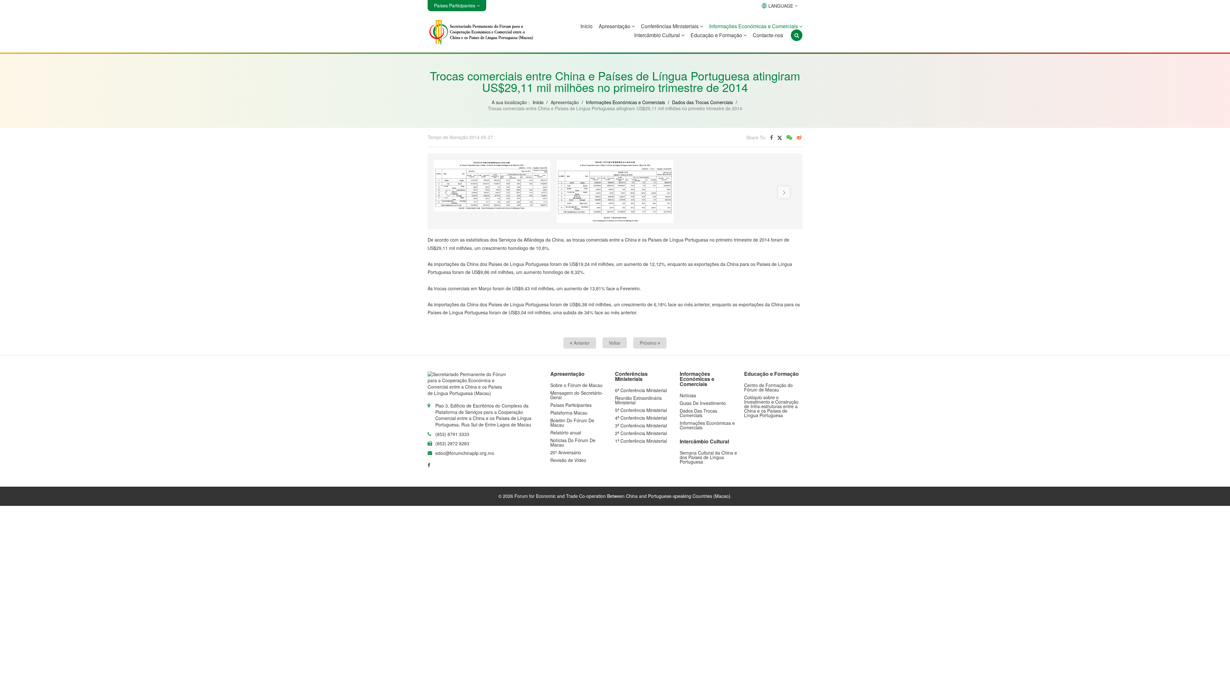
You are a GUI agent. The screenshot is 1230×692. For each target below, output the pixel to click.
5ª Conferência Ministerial (641, 410)
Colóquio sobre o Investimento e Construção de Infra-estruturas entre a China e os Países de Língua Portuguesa (771, 406)
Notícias (688, 395)
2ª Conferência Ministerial (641, 433)
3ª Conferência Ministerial (641, 425)
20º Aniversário (565, 452)
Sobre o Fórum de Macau (576, 385)
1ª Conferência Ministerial (641, 441)
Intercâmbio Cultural (657, 35)
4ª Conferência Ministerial (641, 418)
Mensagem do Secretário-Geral (576, 395)
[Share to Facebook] (771, 137)
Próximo (649, 343)
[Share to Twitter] (780, 137)
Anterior (581, 343)
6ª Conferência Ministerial (641, 390)
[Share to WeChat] (789, 137)
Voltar (614, 343)
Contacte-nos (768, 35)
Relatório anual (565, 432)
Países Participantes (571, 405)
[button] (446, 192)
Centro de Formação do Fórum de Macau (768, 387)
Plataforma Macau (568, 412)
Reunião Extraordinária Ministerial (638, 400)
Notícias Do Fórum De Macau (572, 442)
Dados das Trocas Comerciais (702, 102)
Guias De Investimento (703, 403)
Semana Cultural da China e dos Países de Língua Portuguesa (708, 457)
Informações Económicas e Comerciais (754, 26)
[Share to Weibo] (799, 137)
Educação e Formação (717, 35)
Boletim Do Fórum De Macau (572, 422)
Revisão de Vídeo (568, 460)
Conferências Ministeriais (670, 26)
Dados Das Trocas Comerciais (698, 413)
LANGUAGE (780, 6)
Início (586, 26)
